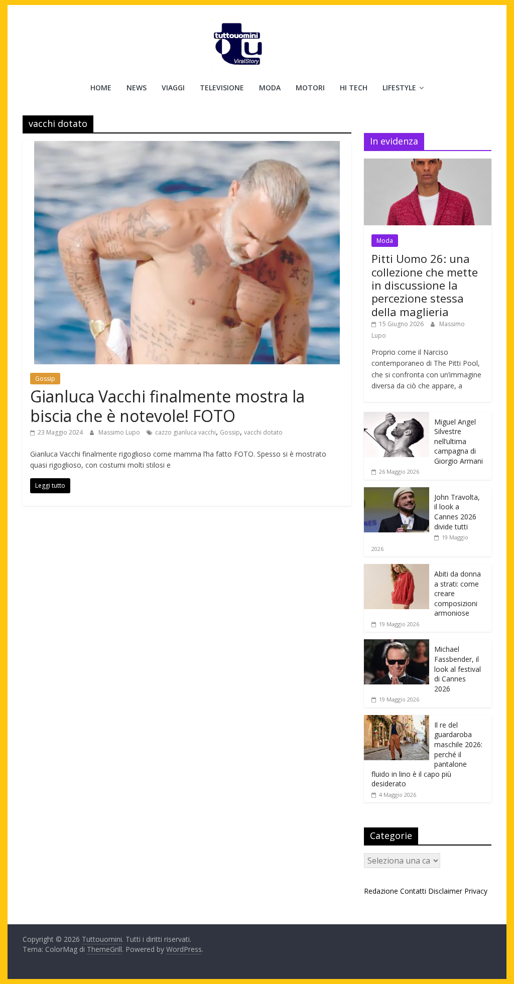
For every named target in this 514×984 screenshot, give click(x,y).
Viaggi (173, 87)
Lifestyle (399, 87)
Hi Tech (353, 87)
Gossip (45, 378)
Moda (270, 87)
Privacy (475, 891)
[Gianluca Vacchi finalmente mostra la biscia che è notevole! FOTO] (187, 147)
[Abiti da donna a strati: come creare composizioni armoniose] (396, 569)
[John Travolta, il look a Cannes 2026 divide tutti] (396, 492)
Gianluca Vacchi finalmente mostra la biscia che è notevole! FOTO (167, 405)
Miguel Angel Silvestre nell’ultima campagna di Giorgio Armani (458, 441)
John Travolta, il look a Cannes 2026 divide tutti (457, 511)
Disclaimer (445, 891)
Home (100, 87)
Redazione (381, 891)
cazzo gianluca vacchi (185, 432)
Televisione (222, 87)
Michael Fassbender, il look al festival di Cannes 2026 (457, 668)
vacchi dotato (263, 432)
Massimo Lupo (120, 432)
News (136, 87)
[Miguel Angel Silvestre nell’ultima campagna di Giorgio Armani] (396, 417)
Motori (310, 87)
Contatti (413, 891)
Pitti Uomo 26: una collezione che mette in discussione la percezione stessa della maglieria (424, 285)
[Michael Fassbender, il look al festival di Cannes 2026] (396, 644)
